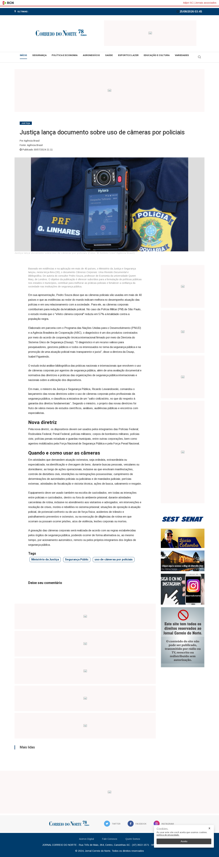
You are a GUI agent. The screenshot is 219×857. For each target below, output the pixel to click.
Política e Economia (65, 55)
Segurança (39, 55)
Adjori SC (188, 2)
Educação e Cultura (157, 55)
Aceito (184, 841)
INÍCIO (23, 55)
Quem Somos (132, 839)
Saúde (109, 55)
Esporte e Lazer (128, 55)
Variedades (182, 55)
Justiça (25, 123)
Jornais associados (205, 2)
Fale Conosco (109, 839)
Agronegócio (91, 55)
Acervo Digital (86, 839)
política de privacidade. (168, 835)
